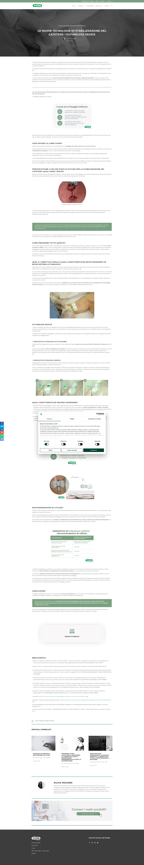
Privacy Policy (35, 845)
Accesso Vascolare (63, 25)
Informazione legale (36, 842)
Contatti (106, 5)
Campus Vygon (39, 757)
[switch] (63, 444)
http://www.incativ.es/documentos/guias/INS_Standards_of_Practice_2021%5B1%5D (62, 696)
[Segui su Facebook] (89, 843)
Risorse (81, 5)
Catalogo (98, 5)
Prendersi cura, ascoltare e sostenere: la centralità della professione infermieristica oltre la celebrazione (71, 757)
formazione (89, 5)
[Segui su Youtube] (98, 843)
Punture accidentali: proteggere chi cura (41, 754)
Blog (73, 5)
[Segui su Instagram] (92, 843)
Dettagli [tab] (72, 419)
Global (97, 1)
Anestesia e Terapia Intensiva (78, 25)
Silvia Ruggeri (71, 38)
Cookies (33, 848)
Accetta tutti (93, 450)
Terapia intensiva (49, 720)
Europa (109, 1)
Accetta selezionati (72, 450)
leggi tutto (36, 761)
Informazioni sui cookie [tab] (94, 419)
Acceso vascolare (39, 720)
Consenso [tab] (49, 419)
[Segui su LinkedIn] (95, 843)
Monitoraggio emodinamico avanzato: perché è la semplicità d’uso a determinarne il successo (100, 756)
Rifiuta (50, 450)
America (102, 1)
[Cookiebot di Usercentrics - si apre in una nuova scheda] (97, 414)
